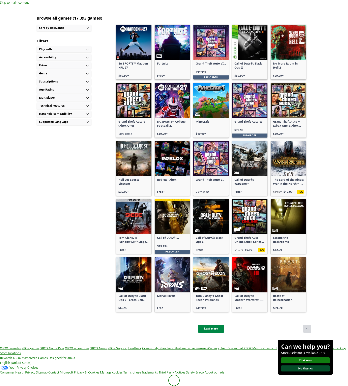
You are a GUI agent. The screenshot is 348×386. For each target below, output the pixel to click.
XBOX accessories (77, 348)
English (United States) (15, 362)
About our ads (214, 372)
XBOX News (98, 348)
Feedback (134, 348)
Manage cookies (111, 372)
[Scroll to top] (307, 329)
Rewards (6, 358)
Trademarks (150, 372)
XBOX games (30, 348)
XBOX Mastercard (25, 358)
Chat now (305, 360)
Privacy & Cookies (86, 372)
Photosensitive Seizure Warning (196, 348)
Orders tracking (335, 348)
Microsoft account (264, 348)
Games (43, 358)
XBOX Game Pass (52, 348)
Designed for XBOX (62, 358)
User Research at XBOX (236, 348)
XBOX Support (117, 348)
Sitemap (42, 372)
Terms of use (132, 372)
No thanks (305, 368)
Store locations (10, 353)
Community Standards (158, 348)
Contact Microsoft (60, 372)
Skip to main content (14, 2)
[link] (133, 52)
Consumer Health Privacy (17, 372)
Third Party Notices (172, 372)
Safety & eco (195, 372)
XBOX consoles (10, 348)
